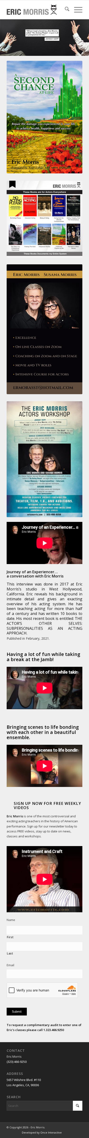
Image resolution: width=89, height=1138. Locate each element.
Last (10, 953)
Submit (17, 1011)
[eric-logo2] (34, 9)
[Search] (64, 9)
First (10, 937)
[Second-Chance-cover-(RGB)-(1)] (44, 117)
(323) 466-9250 (17, 1062)
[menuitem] (64, 9)
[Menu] (75, 9)
